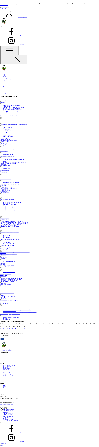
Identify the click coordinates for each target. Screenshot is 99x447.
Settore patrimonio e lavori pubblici (11, 210)
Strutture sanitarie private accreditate (7, 292)
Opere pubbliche (6, 93)
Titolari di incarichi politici (7, 127)
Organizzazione (3, 121)
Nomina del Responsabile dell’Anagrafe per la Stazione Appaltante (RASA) (14, 223)
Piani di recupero (3, 285)
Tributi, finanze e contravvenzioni (9, 376)
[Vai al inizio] (0, 337)
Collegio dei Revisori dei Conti (6, 144)
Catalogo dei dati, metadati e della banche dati (11, 317)
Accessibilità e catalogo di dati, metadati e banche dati (10, 314)
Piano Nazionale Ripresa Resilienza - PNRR (8, 225)
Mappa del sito (3, 443)
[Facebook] (3, 85)
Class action (2, 264)
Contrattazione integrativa (5, 165)
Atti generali (2, 102)
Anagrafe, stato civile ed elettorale (9, 365)
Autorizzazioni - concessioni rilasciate (9, 204)
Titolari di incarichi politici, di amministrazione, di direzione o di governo (13, 124)
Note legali (5, 418)
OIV (1, 171)
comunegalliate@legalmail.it (8, 410)
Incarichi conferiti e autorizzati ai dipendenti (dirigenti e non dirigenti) (12, 162)
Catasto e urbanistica (6, 370)
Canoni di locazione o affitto (5, 247)
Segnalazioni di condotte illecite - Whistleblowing (9, 300)
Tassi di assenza (3, 161)
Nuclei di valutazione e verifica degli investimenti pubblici (10, 279)
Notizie (4, 385)
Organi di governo (6, 354)
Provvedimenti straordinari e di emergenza (8, 296)
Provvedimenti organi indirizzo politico (7, 214)
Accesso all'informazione (7, 78)
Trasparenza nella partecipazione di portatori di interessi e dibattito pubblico (14, 222)
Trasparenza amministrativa (8, 79)
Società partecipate (3, 191)
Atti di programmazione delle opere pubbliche (8, 280)
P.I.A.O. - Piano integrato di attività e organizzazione (14, 111)
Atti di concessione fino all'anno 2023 (7, 228)
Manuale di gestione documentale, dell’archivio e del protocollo (14, 107)
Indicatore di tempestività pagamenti (6, 268)
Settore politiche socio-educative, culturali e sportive (14, 211)
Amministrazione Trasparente (8, 91)
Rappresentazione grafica (5, 190)
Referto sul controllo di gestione (8, 243)
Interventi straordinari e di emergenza (7, 293)
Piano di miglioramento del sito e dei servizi (11, 420)
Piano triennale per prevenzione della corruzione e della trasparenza (12, 115)
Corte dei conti (3, 253)
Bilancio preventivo (6, 235)
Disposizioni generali (4, 99)
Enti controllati (3, 185)
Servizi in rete (2, 263)
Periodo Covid (3, 297)
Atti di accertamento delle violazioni (9, 311)
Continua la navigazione (5, 7)
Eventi (4, 391)
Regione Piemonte (3, 8)
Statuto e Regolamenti (7, 112)
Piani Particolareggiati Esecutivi (6, 289)
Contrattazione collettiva (4, 170)
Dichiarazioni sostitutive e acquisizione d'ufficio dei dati (10, 194)
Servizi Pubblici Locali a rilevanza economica (8, 188)
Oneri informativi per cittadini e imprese (7, 116)
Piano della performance (4, 178)
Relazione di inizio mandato (8, 136)
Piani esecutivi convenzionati (5, 286)
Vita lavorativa (5, 367)
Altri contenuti (3, 298)
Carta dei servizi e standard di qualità (7, 265)
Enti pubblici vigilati (4, 189)
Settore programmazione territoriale (11, 206)
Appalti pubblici (6, 369)
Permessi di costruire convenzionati (6, 287)
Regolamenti (5, 318)
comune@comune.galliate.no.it (8, 409)
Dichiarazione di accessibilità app (6, 404)
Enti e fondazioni (6, 357)
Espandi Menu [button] (3, 98)
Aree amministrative (6, 355)
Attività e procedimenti (4, 192)
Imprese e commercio (6, 368)
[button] (6, 73)
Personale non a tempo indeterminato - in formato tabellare (13, 159)
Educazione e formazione (7, 374)
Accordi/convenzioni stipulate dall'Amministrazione (12, 202)
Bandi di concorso (3, 172)
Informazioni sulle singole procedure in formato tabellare (10, 224)
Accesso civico (3, 301)
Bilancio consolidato (6, 237)
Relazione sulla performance (5, 179)
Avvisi (4, 387)
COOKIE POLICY (4, 5)
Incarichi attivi (7, 129)
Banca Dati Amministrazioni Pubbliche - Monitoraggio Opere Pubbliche (13, 328)
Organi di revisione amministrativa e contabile (8, 254)
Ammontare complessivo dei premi (6, 175)
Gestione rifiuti (5, 80)
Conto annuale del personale (8, 154)
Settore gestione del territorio (10, 209)
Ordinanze (2, 295)
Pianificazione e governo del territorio (7, 281)
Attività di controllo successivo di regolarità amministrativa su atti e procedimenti (15, 252)
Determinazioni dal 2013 (7, 203)
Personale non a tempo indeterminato (7, 156)
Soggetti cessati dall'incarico (10, 130)
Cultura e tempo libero (7, 366)
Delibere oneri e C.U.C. (4, 288)
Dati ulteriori (2, 302)
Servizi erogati (3, 255)
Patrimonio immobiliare (4, 248)
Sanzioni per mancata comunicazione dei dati (8, 140)
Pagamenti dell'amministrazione (6, 266)
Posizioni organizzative (4, 150)
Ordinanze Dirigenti (6, 212)
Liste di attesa (2, 258)
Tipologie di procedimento (5, 195)
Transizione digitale (6, 106)
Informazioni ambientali (4, 290)
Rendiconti (5, 236)
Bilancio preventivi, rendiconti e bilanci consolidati (9, 232)
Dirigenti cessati (3, 164)
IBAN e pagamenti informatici (5, 274)
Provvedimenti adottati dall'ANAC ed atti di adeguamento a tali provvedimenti (17, 310)
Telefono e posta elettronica (5, 139)
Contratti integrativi (6, 168)
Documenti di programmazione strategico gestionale (12, 109)
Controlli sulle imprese (4, 215)
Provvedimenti (3, 196)
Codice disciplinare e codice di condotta (10, 113)
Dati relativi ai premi (4, 176)
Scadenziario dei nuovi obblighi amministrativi (11, 120)
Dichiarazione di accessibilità (8, 419)
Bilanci (1, 229)
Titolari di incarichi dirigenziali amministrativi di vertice (10, 147)
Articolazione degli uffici (4, 138)
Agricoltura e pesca (6, 380)
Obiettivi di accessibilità (7, 319)
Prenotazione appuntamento (8, 413)
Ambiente (4, 377)
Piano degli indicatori (6, 242)
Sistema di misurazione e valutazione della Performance (10, 184)
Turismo (4, 371)
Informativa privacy (6, 417)
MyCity (2, 445)
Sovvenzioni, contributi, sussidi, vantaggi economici (9, 226)
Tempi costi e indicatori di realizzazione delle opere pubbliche (11, 278)
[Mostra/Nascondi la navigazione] (9, 50)
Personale (2, 145)
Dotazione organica (4, 151)
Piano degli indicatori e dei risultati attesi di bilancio (9, 239)
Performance (2, 173)
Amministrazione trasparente (8, 416)
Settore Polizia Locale (9, 207)
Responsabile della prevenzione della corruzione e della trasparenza (15, 307)
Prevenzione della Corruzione (5, 303)
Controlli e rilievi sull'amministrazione (7, 249)
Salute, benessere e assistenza (8, 378)
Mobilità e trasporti (6, 372)
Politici (4, 358)
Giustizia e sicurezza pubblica (8, 375)
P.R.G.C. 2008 (3, 283)
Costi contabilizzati (3, 257)
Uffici (4, 356)
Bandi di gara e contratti (4, 219)
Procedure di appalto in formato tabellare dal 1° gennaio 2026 (11, 221)
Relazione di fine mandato (7, 131)
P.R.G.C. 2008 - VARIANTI (5, 284)
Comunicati (5, 386)
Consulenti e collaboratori (5, 141)
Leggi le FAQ (5, 412)
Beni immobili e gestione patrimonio (7, 245)
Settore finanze (7, 208)
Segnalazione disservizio (7, 414)
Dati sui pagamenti (3, 275)
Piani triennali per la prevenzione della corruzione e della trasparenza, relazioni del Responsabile (20, 306)
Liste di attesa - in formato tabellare (9, 261)
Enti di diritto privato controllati (6, 187)
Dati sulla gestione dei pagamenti (9, 272)
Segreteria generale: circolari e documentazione (11, 105)
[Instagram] (3, 87)
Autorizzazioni (5, 379)
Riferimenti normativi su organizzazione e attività (11, 108)
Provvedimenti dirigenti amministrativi (7, 199)
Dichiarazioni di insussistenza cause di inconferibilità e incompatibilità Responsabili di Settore (19, 312)
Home (4, 90)
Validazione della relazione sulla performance (11, 182)
